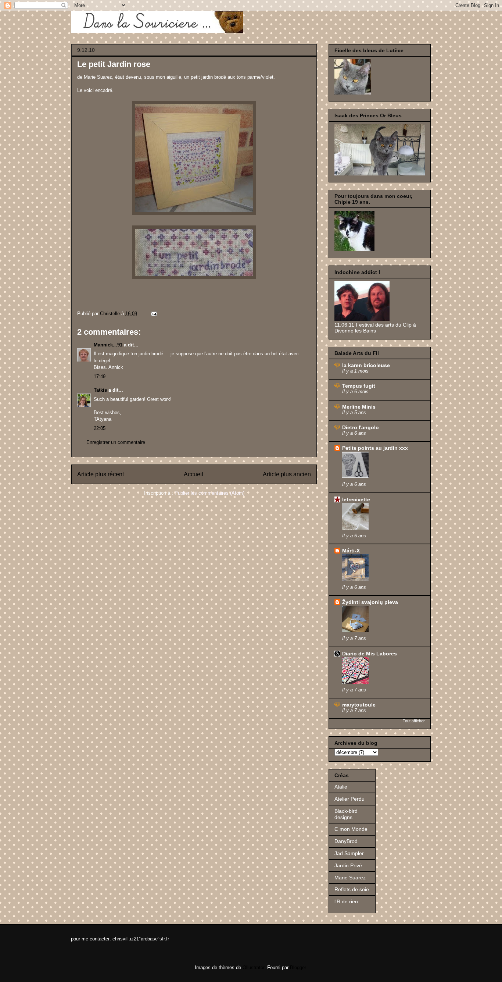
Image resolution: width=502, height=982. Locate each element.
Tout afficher (414, 721)
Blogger (298, 967)
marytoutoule (359, 705)
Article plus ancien (287, 474)
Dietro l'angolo (360, 427)
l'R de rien (346, 901)
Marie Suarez (350, 877)
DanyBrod (346, 841)
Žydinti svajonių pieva (370, 602)
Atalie (340, 787)
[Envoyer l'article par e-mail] (153, 313)
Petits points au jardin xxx (375, 448)
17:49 (99, 376)
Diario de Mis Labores (369, 654)
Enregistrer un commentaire (115, 442)
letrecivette (356, 499)
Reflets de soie (351, 889)
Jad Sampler (349, 853)
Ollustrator (253, 967)
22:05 (99, 428)
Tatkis (100, 390)
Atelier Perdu (349, 799)
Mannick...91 (108, 345)
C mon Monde (350, 829)
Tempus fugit (358, 386)
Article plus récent (100, 474)
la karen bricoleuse (366, 365)
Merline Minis (359, 407)
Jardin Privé (348, 865)
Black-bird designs (346, 814)
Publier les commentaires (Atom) (209, 493)
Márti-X (351, 551)
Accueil (193, 474)
